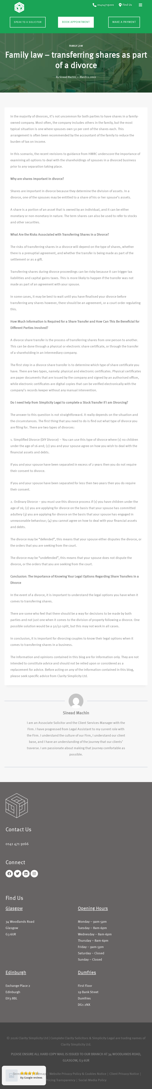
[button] (140, 5)
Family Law (76, 46)
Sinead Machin (67, 77)
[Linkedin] (26, 873)
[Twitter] (17, 873)
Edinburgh (16, 972)
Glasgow (14, 908)
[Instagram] (34, 873)
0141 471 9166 (17, 844)
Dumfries (87, 972)
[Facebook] (9, 873)
